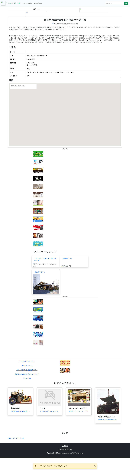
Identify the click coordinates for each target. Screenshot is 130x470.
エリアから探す (27, 3)
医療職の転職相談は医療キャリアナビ (27, 374)
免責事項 (65, 446)
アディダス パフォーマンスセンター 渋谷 (45, 259)
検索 (126, 3)
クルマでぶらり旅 (12, 3)
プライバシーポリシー (65, 449)
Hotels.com (27, 378)
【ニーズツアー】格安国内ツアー (26, 370)
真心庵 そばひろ (40, 272)
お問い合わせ (38, 3)
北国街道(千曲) (67, 258)
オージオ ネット (27, 366)
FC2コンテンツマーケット (16, 438)
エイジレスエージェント (27, 361)
